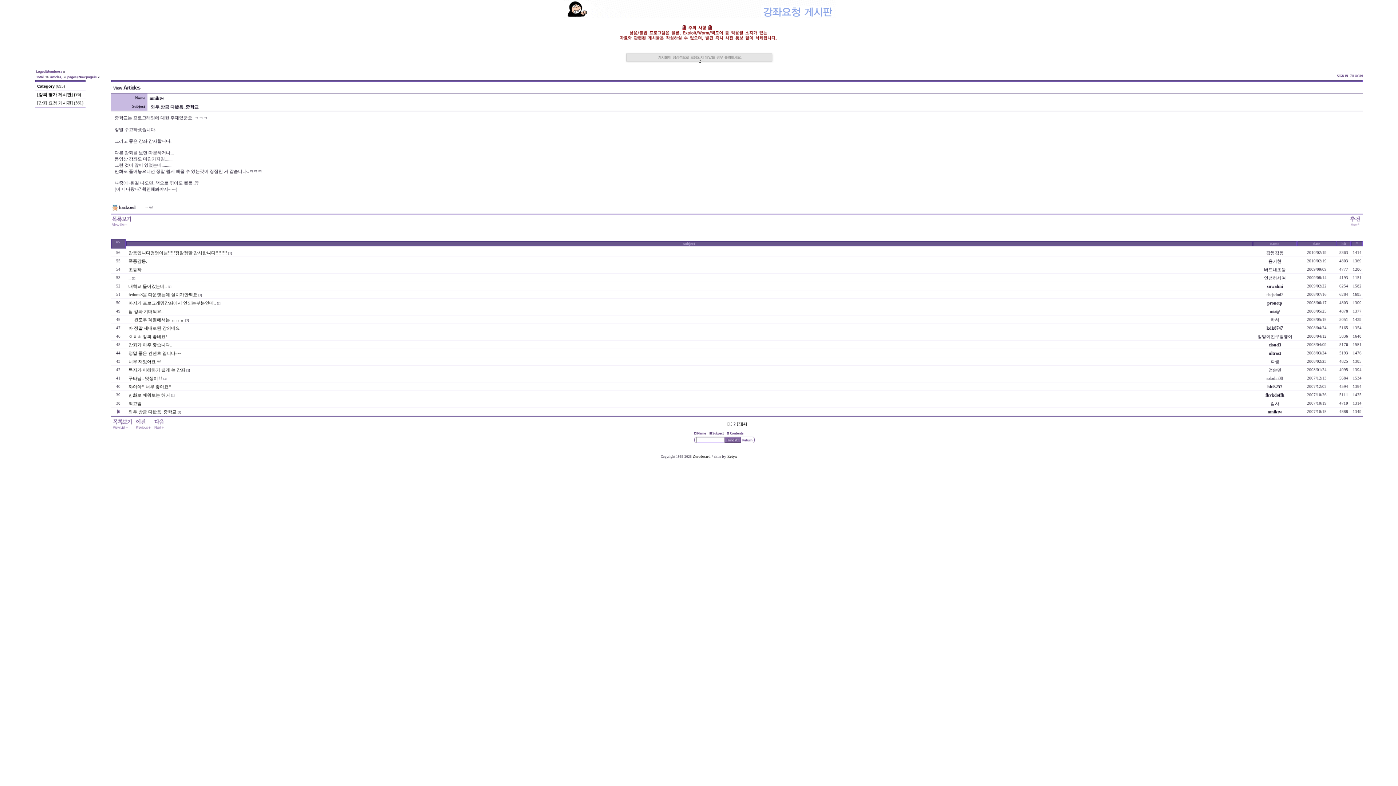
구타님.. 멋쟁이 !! (145, 378)
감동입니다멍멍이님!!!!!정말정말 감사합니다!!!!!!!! (178, 252)
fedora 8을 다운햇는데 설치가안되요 (163, 294)
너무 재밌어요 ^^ (145, 361)
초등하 (135, 269)
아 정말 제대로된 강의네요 (154, 328)
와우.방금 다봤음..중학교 (153, 411)
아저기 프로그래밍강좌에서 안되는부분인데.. (172, 303)
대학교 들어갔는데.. (148, 286)
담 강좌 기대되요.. (146, 311)
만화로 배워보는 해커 (149, 395)
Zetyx (732, 456)
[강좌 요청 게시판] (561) (60, 103)
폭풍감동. (138, 261)
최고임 (135, 403)
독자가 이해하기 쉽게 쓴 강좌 (157, 370)
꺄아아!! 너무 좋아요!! (150, 386)
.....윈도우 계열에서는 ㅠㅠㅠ (156, 319)
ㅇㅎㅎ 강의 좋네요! (148, 336)
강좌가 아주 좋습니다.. (150, 345)
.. (130, 278)
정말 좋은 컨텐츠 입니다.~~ (155, 353)
